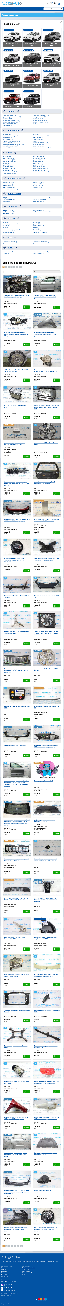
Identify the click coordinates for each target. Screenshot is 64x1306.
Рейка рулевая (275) (8, 185)
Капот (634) (36, 163)
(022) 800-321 (9, 1290)
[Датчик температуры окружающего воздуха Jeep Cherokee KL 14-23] (17, 431)
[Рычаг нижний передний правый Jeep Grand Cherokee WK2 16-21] (17, 620)
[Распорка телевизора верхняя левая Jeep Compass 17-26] (47, 1034)
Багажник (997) (7, 156)
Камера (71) (6, 225)
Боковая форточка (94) (39, 158)
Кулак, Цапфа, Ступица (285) (10, 182)
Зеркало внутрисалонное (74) (41, 136)
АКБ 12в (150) (6, 222)
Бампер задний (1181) (39, 156)
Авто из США (26, 1266)
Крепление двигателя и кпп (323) (12, 117)
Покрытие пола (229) (38, 144)
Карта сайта (4, 1276)
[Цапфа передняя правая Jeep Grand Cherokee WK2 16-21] (17, 926)
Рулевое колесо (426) (38, 146)
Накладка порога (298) (9, 168)
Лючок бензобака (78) (39, 166)
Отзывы (3, 1269)
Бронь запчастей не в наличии (30, 1273)
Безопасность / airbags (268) (10, 136)
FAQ (2, 1273)
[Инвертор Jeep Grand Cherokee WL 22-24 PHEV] (17, 394)
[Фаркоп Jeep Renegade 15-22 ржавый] (17, 734)
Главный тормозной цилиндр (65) (42, 198)
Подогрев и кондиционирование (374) (13, 144)
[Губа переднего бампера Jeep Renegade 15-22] (47, 695)
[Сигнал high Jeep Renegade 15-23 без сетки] (47, 1179)
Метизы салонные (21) (39, 137)
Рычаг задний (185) (38, 185)
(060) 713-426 (8, 1285)
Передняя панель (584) (9, 142)
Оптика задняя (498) (8, 170)
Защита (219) (6, 163)
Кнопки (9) (35, 227)
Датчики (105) (36, 224)
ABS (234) (5, 198)
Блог (23, 1274)
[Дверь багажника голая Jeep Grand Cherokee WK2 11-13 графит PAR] (47, 470)
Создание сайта (5, 1304)
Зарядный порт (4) (38, 161)
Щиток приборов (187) (9, 232)
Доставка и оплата (6, 1266)
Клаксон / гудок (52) (38, 225)
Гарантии (3, 1267)
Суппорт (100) (6, 201)
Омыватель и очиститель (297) (41, 168)
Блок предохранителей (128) (10, 224)
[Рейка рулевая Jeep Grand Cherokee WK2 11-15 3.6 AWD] (17, 584)
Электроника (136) (8, 125)
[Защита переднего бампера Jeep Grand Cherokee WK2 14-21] (47, 1141)
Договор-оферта (6, 1295)
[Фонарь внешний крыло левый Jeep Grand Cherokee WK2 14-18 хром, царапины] (47, 1070)
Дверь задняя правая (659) (40, 241)
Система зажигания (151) (40, 120)
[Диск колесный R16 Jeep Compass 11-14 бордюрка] (47, 657)
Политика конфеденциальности (10, 1293)
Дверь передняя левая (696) (11, 243)
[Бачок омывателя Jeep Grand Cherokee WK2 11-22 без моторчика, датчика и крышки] (47, 1106)
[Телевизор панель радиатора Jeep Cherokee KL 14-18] (17, 999)
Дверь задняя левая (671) (10, 241)
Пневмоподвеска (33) (8, 184)
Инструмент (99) (7, 137)
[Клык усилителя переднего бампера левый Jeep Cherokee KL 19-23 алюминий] (47, 508)
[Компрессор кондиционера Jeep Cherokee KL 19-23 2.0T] (17, 1070)
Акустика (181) (7, 134)
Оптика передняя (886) (39, 170)
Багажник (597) (37, 134)
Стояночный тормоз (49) (39, 199)
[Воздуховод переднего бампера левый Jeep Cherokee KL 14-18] (47, 926)
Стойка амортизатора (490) (10, 189)
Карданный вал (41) (38, 210)
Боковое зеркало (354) (9, 160)
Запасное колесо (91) (38, 253)
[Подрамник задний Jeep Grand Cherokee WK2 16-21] (17, 1034)
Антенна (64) (36, 222)
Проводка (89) (36, 229)
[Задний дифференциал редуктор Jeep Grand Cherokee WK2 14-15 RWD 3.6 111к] (47, 358)
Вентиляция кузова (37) (9, 161)
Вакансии (4, 1271)
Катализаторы (26, 1271)
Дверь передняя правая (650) (41, 243)
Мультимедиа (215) (8, 139)
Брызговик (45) (37, 160)
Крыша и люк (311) (38, 165)
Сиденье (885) (6, 147)
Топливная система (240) (9, 123)
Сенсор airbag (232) (38, 230)
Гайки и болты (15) (8, 251)
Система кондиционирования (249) (12, 122)
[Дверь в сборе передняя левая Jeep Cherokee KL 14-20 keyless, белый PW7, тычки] (47, 284)
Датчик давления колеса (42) (41, 251)
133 (20, 266)
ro (61, 3)
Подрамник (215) (37, 184)
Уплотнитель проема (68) (9, 173)
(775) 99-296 (8, 1287)
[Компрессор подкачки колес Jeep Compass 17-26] (17, 695)
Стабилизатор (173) (38, 187)
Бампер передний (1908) (9, 158)
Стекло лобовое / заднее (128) (41, 171)
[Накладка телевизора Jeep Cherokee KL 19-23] (47, 584)
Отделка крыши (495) (38, 139)
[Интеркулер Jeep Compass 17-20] (47, 769)
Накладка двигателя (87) (39, 117)
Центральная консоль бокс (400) (42, 147)
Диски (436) (6, 253)
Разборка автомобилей (28, 1267)
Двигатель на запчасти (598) (41, 115)
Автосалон (25, 1269)
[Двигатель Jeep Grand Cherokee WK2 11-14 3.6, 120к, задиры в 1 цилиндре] (17, 284)
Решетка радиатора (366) (10, 171)
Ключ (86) (5, 227)
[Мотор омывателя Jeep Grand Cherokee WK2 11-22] (47, 999)
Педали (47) (36, 141)
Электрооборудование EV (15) (41, 232)
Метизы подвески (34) (39, 182)
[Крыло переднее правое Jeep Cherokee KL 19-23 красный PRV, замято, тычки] (17, 1106)
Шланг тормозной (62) (39, 201)
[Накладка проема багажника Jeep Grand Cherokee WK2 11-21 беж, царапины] (47, 963)
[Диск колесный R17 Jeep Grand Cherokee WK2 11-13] (47, 431)
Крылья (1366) (7, 165)
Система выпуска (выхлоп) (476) (11, 120)
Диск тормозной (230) (9, 199)
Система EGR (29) (7, 118)
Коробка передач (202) (9, 211)
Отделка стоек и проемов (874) (11, 141)
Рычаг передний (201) (9, 187)
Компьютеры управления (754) (11, 229)
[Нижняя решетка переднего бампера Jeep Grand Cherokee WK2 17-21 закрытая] (17, 887)
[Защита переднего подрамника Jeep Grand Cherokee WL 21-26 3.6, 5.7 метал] (47, 547)
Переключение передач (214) (41, 142)
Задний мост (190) (8, 210)
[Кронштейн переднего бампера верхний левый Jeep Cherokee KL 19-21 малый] (47, 848)
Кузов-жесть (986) (8, 166)
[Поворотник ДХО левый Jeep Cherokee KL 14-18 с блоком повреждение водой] (47, 734)
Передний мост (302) (8, 213)
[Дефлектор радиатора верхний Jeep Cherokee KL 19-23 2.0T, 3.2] (47, 809)
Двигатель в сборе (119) (9, 115)
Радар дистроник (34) (9, 230)
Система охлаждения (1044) (40, 122)
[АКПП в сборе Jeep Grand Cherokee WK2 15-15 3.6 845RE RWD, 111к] (17, 358)
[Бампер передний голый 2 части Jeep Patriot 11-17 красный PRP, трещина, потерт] (17, 508)
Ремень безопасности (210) (10, 146)
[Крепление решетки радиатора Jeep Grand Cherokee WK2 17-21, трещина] (17, 848)
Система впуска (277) (38, 118)
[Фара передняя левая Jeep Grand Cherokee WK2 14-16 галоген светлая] (17, 963)
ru (59, 3)
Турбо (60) (35, 123)
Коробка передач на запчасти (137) (42, 211)
